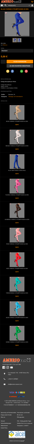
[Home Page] (17, 361)
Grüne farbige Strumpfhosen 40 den (17, 342)
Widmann (5, 45)
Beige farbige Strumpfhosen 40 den (17, 121)
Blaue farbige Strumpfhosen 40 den (17, 317)
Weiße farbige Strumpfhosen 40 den (17, 146)
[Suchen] (5, 5)
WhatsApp (21, 71)
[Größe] (17, 50)
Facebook (12, 71)
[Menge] (3, 61)
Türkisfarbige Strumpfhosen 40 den (17, 293)
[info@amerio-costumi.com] (17, 384)
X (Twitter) (17, 71)
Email (7, 71)
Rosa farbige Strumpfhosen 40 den (17, 244)
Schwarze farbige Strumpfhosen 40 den (17, 219)
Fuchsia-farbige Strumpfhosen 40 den (17, 195)
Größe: (2, 48)
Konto (32, 5)
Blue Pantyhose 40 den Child (17, 170)
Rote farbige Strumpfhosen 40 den (17, 268)
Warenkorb (32, 2)
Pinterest (26, 71)
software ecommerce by (17, 440)
